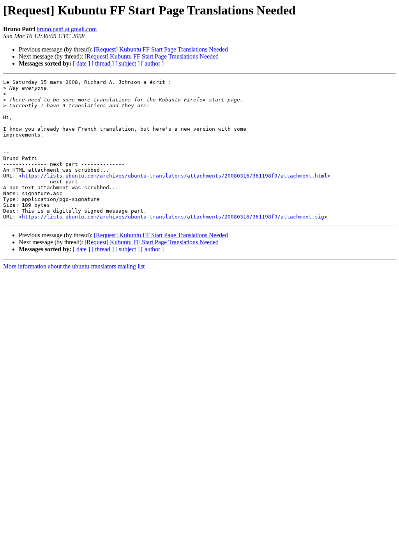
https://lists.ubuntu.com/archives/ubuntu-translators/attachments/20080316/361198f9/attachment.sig (173, 217)
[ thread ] (103, 63)
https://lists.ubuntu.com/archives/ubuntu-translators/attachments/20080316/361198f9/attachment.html (174, 176)
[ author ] (152, 63)
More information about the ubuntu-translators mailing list (74, 266)
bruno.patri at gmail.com (67, 29)
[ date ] (81, 63)
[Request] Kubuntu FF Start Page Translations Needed (161, 49)
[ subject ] (127, 63)
